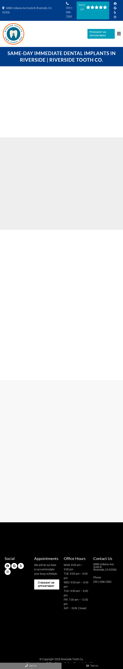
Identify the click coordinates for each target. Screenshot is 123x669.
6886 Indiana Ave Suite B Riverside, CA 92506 (105, 567)
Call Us (32, 665)
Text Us (94, 665)
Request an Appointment (98, 34)
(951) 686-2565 (69, 12)
